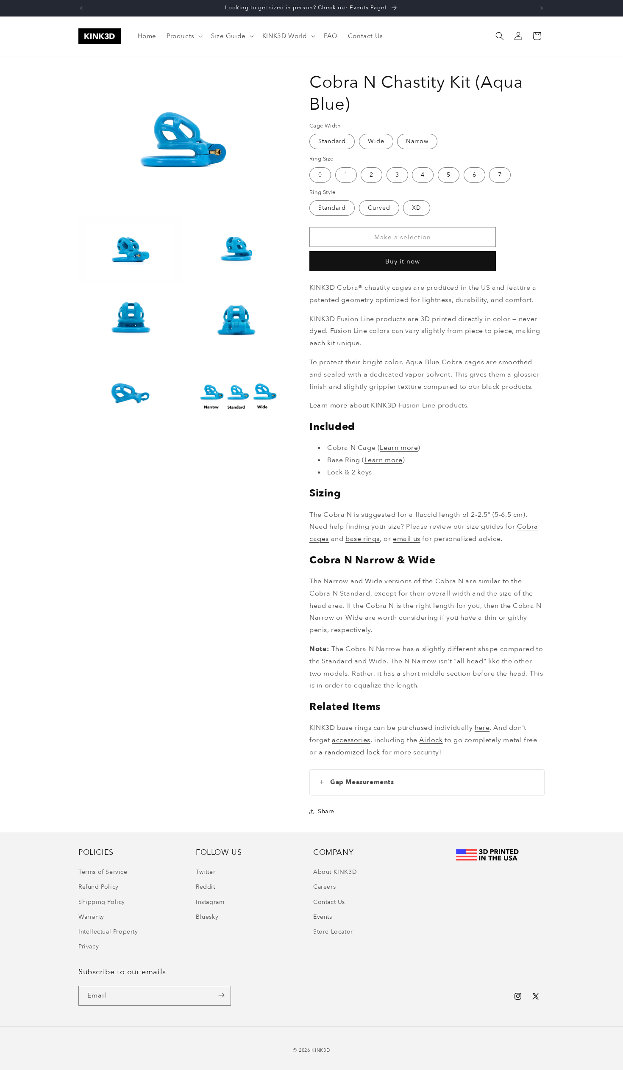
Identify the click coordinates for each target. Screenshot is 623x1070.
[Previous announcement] (81, 8)
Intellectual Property (108, 932)
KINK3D (321, 1050)
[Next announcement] (541, 8)
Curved (379, 208)
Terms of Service (103, 872)
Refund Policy (98, 887)
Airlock (430, 740)
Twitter (205, 872)
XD (416, 208)
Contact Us (329, 902)
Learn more (328, 405)
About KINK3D (335, 872)
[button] (183, 36)
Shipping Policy (101, 902)
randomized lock (352, 752)
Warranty (91, 917)
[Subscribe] (221, 995)
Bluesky (207, 917)
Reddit (205, 887)
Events (322, 917)
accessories (351, 740)
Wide (376, 141)
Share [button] (326, 811)
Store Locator (333, 932)
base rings (362, 538)
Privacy (88, 947)
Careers (324, 887)
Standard (332, 141)
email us (406, 538)
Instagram (210, 902)
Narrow (417, 141)
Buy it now (402, 261)
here (482, 727)
